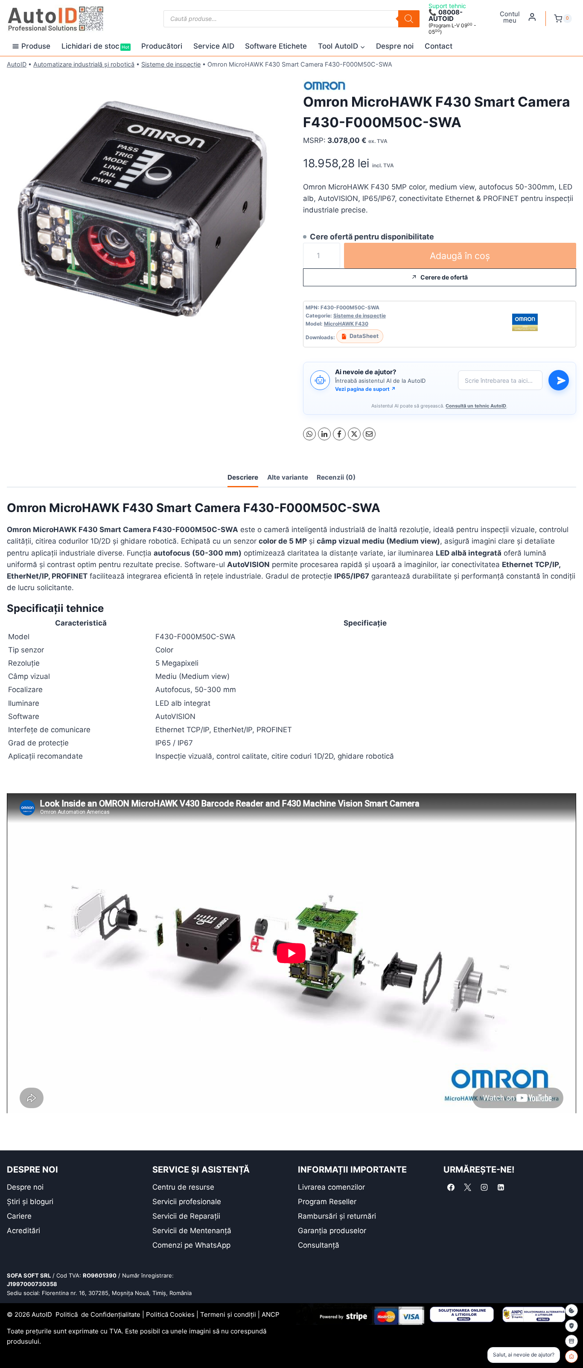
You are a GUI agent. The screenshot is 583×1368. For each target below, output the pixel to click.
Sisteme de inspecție (171, 64)
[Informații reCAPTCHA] (571, 1325)
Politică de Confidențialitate (97, 1314)
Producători (161, 46)
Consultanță (318, 1245)
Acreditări (23, 1230)
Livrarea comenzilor (331, 1187)
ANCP (271, 1314)
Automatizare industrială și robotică (83, 64)
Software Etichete (276, 46)
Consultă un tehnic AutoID (476, 406)
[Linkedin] (500, 1187)
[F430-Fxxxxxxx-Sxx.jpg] (143, 209)
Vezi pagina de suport (365, 389)
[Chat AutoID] (571, 1356)
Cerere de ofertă (444, 277)
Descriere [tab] (242, 477)
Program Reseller (327, 1201)
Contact (438, 46)
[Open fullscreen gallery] (271, 337)
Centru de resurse (183, 1187)
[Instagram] (484, 1187)
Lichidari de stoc (95, 46)
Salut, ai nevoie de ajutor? (523, 1354)
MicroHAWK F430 (346, 323)
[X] (354, 434)
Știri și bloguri (30, 1201)
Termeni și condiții (228, 1314)
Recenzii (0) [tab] (336, 477)
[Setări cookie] (571, 1310)
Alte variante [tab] (287, 477)
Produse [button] (35, 46)
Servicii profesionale (186, 1201)
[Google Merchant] (571, 1341)
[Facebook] (339, 434)
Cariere (19, 1216)
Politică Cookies (170, 1314)
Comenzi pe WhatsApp (191, 1245)
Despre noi (395, 46)
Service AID (213, 46)
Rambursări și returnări (337, 1216)
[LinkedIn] (324, 434)
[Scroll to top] (13, 1346)
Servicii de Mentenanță (191, 1230)
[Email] (369, 434)
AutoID (16, 64)
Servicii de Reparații (186, 1216)
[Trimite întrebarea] (558, 380)
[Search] (409, 18)
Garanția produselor (332, 1230)
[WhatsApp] (309, 434)
